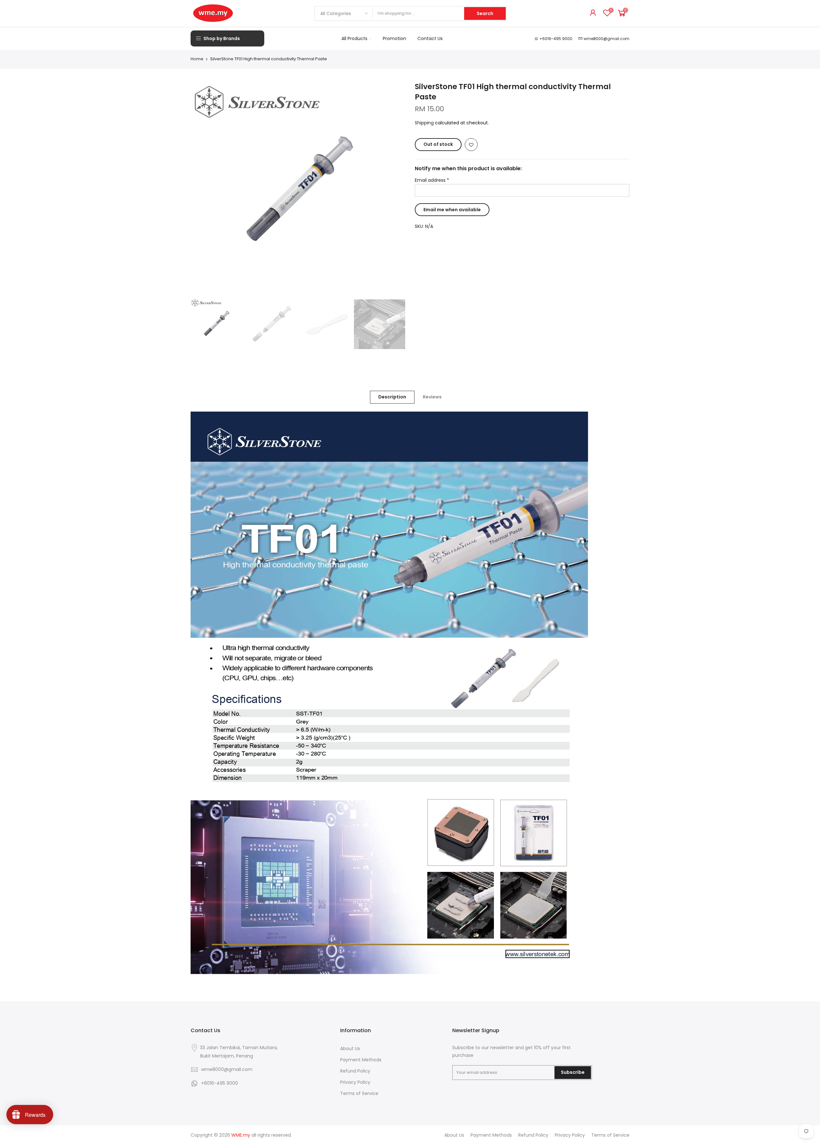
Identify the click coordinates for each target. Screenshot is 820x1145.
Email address (432, 180)
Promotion (394, 38)
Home (197, 59)
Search (485, 13)
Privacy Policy (355, 1082)
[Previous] (201, 188)
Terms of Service (359, 1093)
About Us (350, 1048)
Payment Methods (360, 1060)
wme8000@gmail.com (606, 38)
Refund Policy (355, 1071)
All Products (354, 38)
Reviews (432, 397)
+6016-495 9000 (555, 38)
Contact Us (430, 38)
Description (392, 397)
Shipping (424, 123)
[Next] (394, 188)
